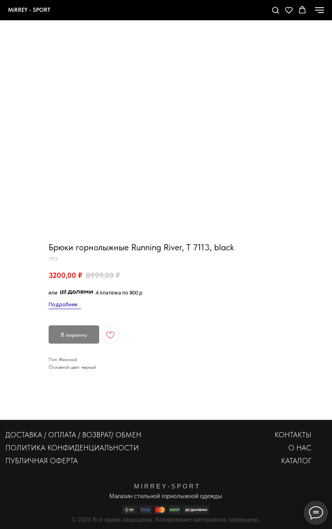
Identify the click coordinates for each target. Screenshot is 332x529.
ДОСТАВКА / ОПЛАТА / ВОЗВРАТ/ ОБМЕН (73, 434)
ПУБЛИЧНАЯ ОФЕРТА (41, 460)
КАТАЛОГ (296, 460)
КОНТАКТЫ (293, 434)
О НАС (299, 447)
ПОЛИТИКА (25, 447)
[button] (275, 10)
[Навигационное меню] (319, 10)
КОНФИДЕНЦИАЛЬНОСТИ (93, 447)
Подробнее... (65, 304)
